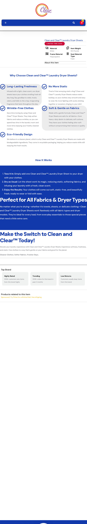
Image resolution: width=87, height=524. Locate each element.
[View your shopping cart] (82, 23)
